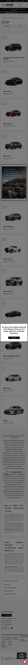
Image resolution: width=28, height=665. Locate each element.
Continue (14, 337)
